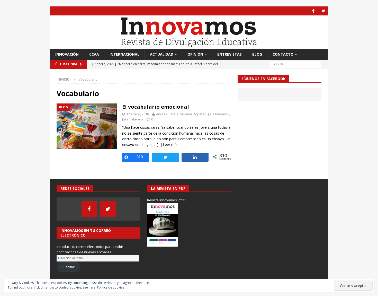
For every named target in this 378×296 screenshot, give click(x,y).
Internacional (124, 54)
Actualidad (161, 54)
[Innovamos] (189, 45)
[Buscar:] (295, 64)
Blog (257, 54)
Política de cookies (110, 287)
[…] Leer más (167, 144)
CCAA (94, 54)
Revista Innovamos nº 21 (166, 200)
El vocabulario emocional (155, 106)
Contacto (283, 54)
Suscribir (68, 267)
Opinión (195, 54)
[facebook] (313, 10)
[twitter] (323, 10)
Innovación (67, 54)
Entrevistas (229, 54)
